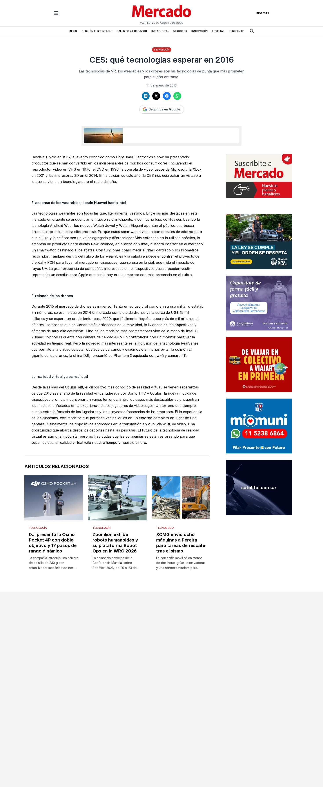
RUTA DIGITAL (160, 30)
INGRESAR (262, 13)
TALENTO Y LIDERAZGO (132, 30)
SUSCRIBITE (236, 30)
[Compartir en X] (156, 96)
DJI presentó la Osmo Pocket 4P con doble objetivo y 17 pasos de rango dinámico (53, 543)
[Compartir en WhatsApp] (177, 96)
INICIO (73, 30)
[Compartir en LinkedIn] (146, 96)
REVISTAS (218, 30)
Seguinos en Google (164, 109)
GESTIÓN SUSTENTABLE (97, 30)
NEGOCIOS (180, 30)
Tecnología (161, 49)
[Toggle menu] (56, 13)
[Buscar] (252, 31)
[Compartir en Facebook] (167, 96)
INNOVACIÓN (199, 30)
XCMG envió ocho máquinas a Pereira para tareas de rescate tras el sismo (180, 543)
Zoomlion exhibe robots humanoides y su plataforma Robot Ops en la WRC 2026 (115, 543)
